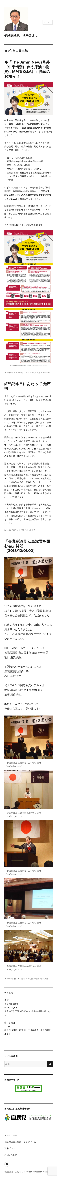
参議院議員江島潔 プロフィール (20, 1142)
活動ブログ (9, 1148)
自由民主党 (45, 372)
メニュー (47, 22)
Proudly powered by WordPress (39, 1172)
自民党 (20, 372)
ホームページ (10, 1135)
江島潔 (37, 372)
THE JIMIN (29, 372)
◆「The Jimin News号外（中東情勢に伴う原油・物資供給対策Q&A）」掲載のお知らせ (27, 69)
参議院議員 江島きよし (21, 35)
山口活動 (21, 979)
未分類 (21, 530)
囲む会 (30, 979)
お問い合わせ (10, 1155)
